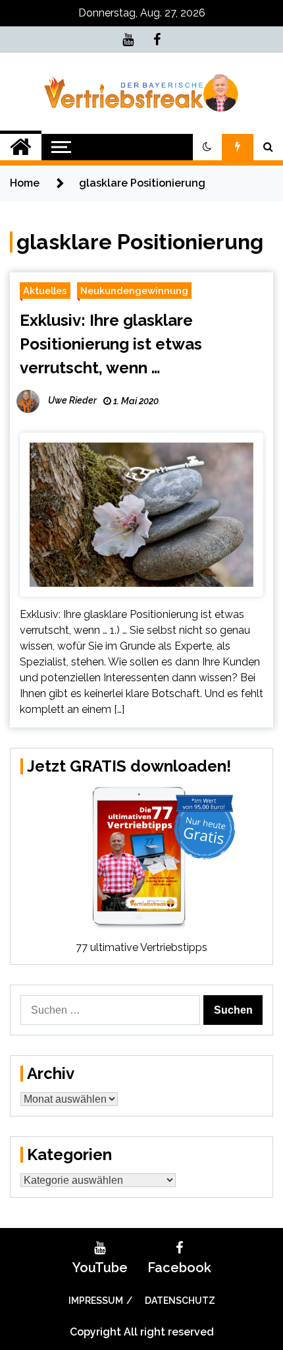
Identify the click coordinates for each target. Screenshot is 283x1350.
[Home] (20, 147)
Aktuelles (45, 290)
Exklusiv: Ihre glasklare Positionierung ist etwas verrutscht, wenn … (111, 344)
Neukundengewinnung (134, 290)
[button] (207, 147)
